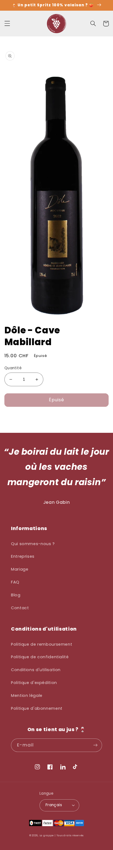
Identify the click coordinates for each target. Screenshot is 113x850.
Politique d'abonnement (37, 708)
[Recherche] (93, 23)
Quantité (13, 368)
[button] (7, 23)
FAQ (15, 582)
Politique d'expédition (34, 682)
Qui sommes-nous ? (33, 543)
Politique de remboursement (41, 644)
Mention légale (27, 695)
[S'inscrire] (95, 745)
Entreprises (23, 556)
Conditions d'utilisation (36, 669)
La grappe (46, 835)
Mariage (19, 569)
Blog (16, 595)
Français (54, 805)
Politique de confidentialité (40, 657)
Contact (20, 608)
